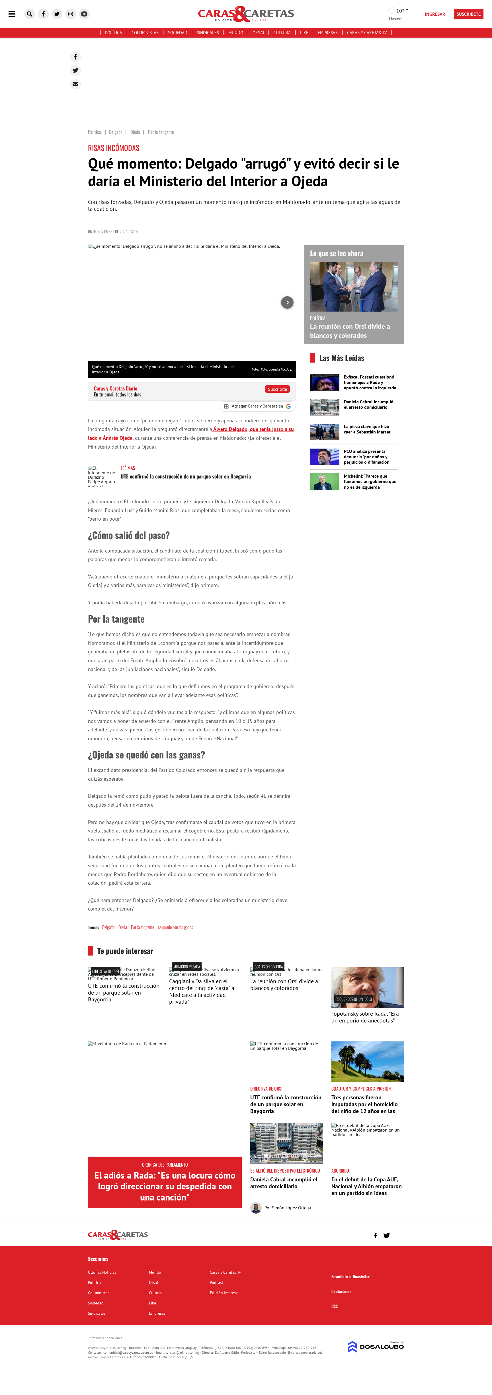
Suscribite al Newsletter (350, 1276)
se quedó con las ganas (175, 927)
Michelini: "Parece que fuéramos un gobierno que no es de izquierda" (370, 481)
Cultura (282, 32)
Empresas (328, 32)
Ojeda (122, 927)
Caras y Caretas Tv (367, 32)
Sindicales (208, 32)
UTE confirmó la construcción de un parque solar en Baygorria (186, 476)
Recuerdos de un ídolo (354, 999)
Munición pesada (186, 966)
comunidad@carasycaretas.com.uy (128, 1352)
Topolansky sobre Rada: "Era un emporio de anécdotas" (365, 1017)
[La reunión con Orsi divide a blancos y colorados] (286, 974)
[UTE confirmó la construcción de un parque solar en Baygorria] (102, 476)
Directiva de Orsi (105, 971)
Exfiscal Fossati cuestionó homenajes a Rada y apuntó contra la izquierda (370, 382)
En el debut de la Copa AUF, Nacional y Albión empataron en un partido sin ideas (366, 1186)
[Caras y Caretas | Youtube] (84, 14)
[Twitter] (75, 70)
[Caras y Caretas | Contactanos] (397, 1234)
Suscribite (277, 389)
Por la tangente (142, 927)
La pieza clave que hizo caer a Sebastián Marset (367, 429)
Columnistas (145, 32)
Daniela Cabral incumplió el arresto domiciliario (368, 404)
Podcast (216, 1282)
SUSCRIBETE (469, 14)
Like (304, 32)
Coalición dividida (269, 966)
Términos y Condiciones (105, 1338)
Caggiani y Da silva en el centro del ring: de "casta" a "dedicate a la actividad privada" (201, 991)
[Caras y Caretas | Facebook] (43, 14)
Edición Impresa (224, 1292)
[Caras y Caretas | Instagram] (70, 14)
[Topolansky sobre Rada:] (367, 1006)
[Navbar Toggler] (16, 14)
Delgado (108, 927)
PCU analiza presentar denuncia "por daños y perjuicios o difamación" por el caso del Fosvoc (367, 459)
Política (113, 32)
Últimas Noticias (102, 1272)
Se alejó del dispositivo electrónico (285, 1170)
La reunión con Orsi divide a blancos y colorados (350, 330)
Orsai (258, 32)
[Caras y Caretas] (118, 1239)
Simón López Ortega (291, 1207)
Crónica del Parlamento (165, 1164)
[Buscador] (29, 14)
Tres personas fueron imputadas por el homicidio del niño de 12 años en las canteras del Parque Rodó (364, 1108)
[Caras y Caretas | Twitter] (57, 14)
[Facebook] (75, 56)
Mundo (235, 32)
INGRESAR (435, 14)
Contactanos (341, 1291)
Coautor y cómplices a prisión (361, 1088)
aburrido (340, 1170)
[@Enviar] (75, 84)
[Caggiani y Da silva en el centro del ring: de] (205, 974)
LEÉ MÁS (128, 468)
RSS (334, 1306)
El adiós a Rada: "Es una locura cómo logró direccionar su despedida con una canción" (164, 1186)
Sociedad (177, 32)
